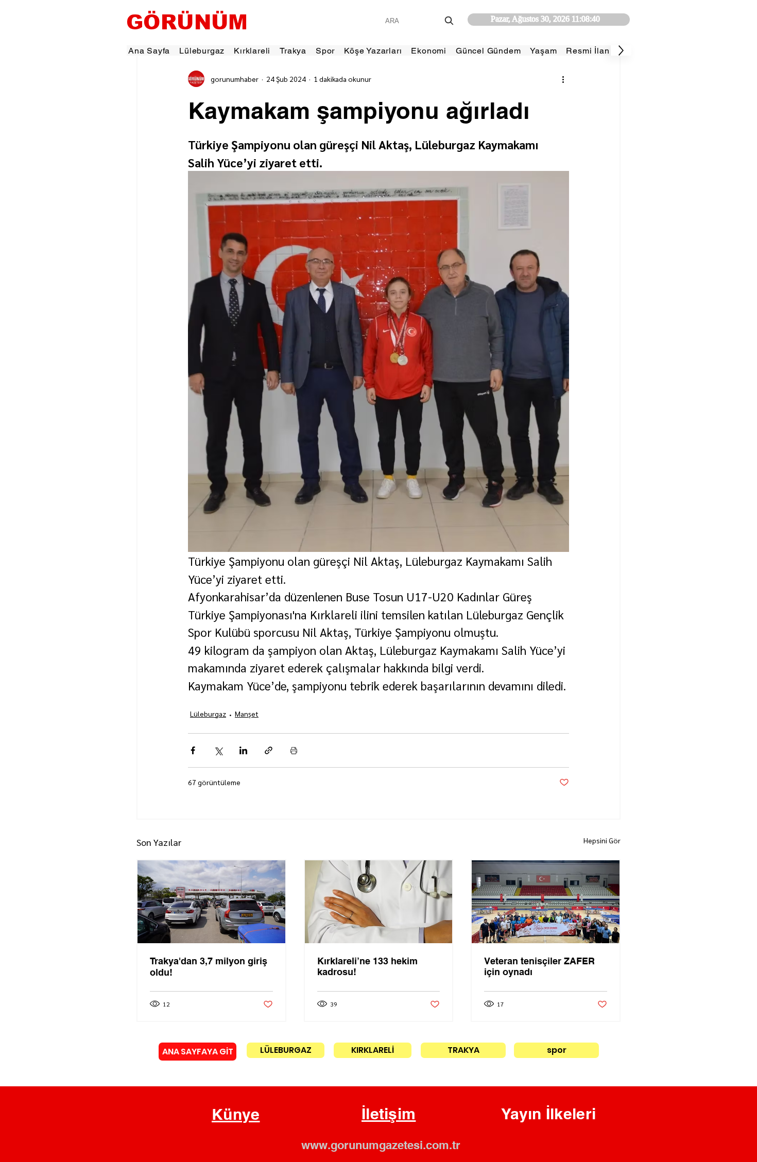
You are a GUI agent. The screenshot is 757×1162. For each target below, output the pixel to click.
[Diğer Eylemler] (563, 79)
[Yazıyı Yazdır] (294, 750)
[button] (236, 1114)
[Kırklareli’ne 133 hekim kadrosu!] (379, 901)
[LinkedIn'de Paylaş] (243, 750)
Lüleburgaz (208, 713)
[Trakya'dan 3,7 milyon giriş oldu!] (211, 901)
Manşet (247, 713)
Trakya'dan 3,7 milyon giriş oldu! (208, 967)
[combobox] (420, 21)
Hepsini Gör (602, 840)
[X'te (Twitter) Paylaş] (218, 750)
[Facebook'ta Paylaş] (193, 750)
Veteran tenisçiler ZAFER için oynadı (539, 966)
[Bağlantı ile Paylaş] (268, 750)
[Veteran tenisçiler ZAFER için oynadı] (546, 901)
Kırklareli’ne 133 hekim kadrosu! (367, 966)
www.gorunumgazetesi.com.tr (380, 1145)
